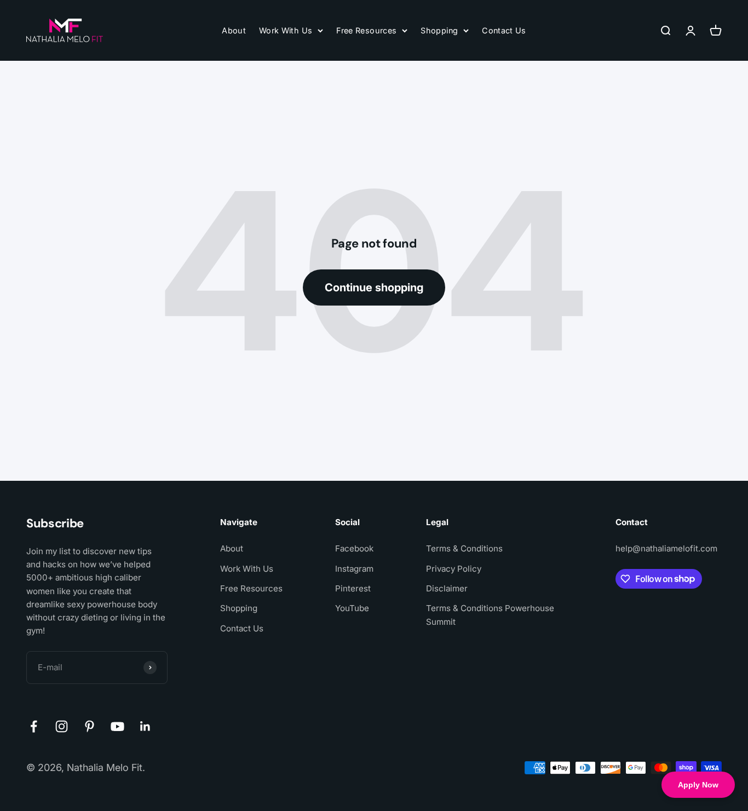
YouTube (352, 608)
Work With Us (285, 30)
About (234, 30)
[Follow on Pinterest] (89, 726)
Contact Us (504, 30)
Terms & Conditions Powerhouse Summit (490, 614)
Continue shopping (374, 287)
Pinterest (353, 588)
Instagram (354, 568)
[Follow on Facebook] (33, 726)
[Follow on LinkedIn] (145, 726)
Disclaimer (447, 588)
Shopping (439, 30)
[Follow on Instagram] (61, 726)
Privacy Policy (453, 568)
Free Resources (366, 30)
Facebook (354, 548)
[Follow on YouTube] (117, 726)
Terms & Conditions (464, 548)
